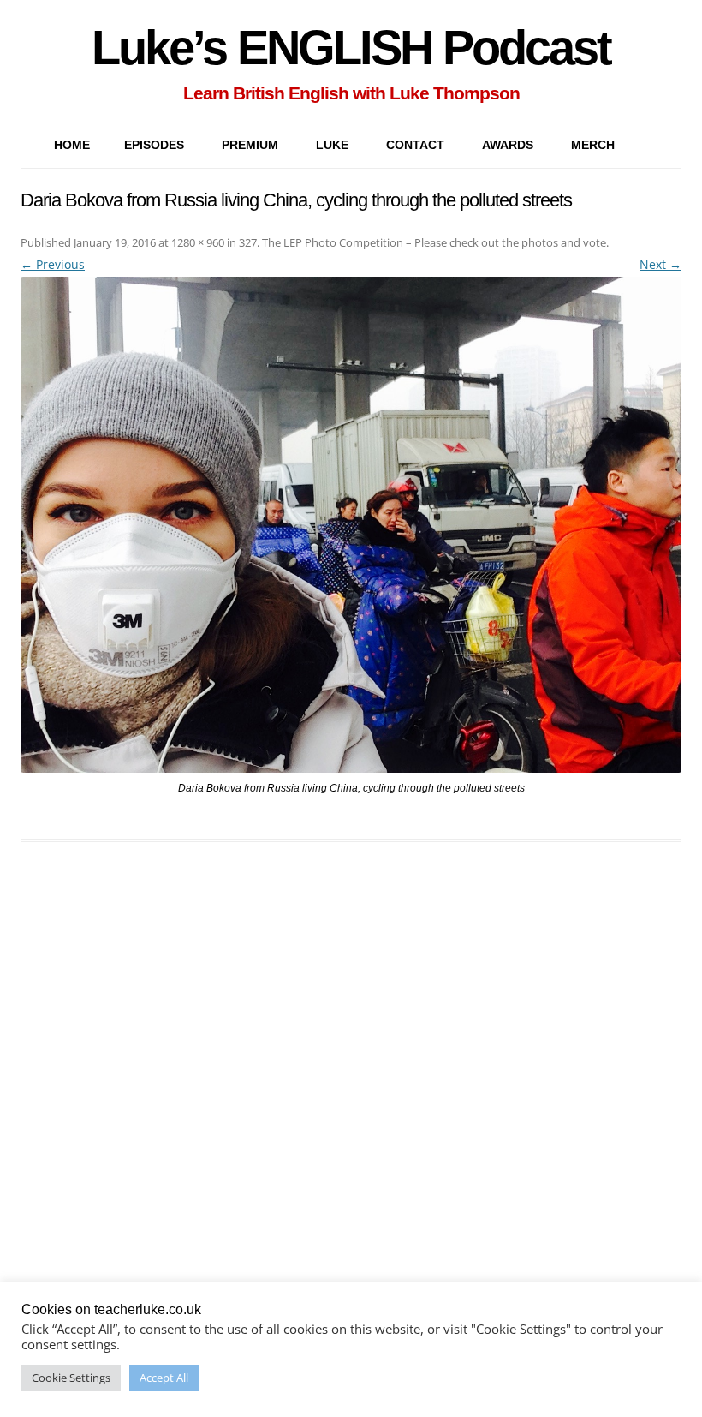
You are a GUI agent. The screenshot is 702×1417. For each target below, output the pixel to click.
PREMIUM (250, 145)
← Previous (53, 264)
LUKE (332, 145)
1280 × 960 (197, 242)
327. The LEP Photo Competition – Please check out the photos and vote (422, 242)
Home (72, 145)
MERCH (593, 145)
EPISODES (154, 145)
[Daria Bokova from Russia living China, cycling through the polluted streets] (351, 525)
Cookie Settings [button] (71, 1377)
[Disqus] (351, 1118)
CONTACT (415, 145)
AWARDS (507, 145)
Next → (660, 264)
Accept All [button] (164, 1377)
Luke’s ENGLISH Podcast (351, 48)
